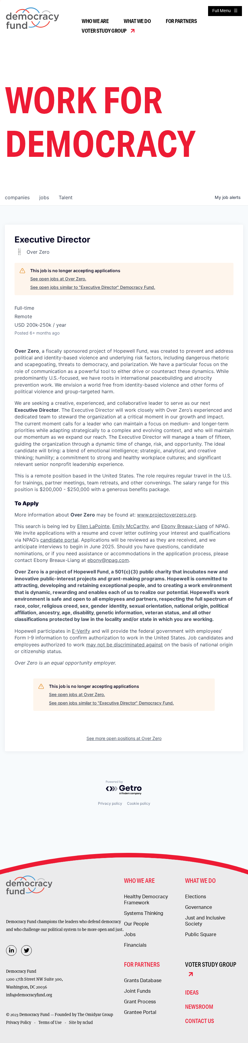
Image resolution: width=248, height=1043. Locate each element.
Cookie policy (138, 803)
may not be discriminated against (124, 645)
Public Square (200, 934)
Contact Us (199, 1020)
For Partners (181, 21)
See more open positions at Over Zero (124, 738)
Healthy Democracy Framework (146, 899)
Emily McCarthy (130, 526)
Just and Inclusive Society (205, 921)
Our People (136, 924)
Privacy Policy (18, 1022)
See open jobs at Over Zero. (58, 278)
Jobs (129, 934)
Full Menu (221, 11)
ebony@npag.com (108, 560)
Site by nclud (81, 1022)
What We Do (137, 21)
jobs (44, 197)
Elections (195, 896)
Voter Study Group (104, 30)
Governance (198, 907)
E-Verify (81, 631)
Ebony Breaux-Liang (184, 526)
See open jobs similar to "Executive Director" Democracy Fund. (92, 287)
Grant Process (140, 1001)
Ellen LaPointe (93, 526)
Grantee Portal (140, 1012)
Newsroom (199, 1006)
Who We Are (95, 21)
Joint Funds (137, 991)
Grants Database (143, 980)
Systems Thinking (143, 913)
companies (17, 197)
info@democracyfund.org (29, 995)
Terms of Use (50, 1022)
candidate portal (59, 540)
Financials (135, 945)
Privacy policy (110, 803)
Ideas (192, 992)
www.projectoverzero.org (166, 515)
